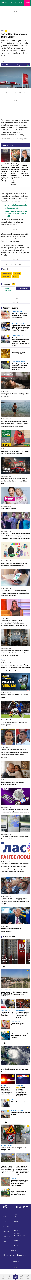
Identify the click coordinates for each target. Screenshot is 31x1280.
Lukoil (15, 276)
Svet (2, 31)
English (16, 1219)
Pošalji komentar (23, 288)
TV (15, 1216)
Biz (4, 1219)
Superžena (6, 1231)
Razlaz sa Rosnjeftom (12, 208)
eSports (5, 1234)
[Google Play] (9, 1255)
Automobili (6, 1239)
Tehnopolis (6, 1236)
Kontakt (16, 1245)
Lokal (4, 1241)
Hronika (18, 1164)
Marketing (17, 1230)
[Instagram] (24, 1207)
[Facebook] (16, 1207)
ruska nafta (6, 276)
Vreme (16, 1221)
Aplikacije (17, 1240)
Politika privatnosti (20, 1238)
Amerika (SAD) (7, 273)
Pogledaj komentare (8, 289)
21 (8, 311)
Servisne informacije (7, 1164)
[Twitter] (20, 1207)
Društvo (13, 1178)
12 (8, 350)
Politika (3, 1085)
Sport (4, 1216)
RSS (15, 1243)
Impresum (17, 1233)
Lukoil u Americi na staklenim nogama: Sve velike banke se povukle (15, 213)
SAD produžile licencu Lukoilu (15, 205)
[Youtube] (27, 1207)
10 (8, 1021)
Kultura (5, 1229)
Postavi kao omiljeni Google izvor (13, 65)
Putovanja (6, 1226)
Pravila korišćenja (19, 1235)
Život (4, 1221)
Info (4, 1214)
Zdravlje (5, 1224)
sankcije (17, 273)
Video (16, 1214)
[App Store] (22, 1255)
